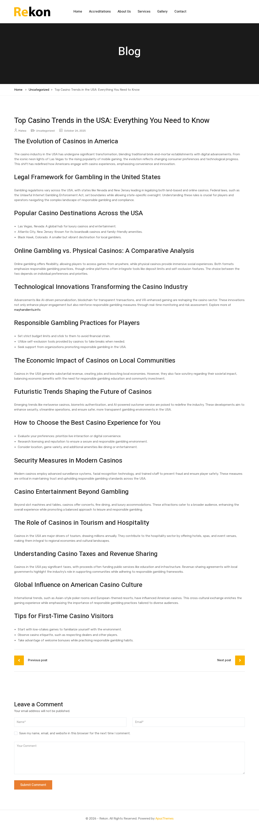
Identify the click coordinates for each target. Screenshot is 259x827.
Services (144, 11)
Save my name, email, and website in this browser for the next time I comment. (74, 733)
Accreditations (100, 11)
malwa (22, 130)
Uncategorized (39, 90)
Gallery (162, 11)
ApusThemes (164, 818)
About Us (124, 11)
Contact (180, 11)
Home (77, 11)
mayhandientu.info (27, 310)
